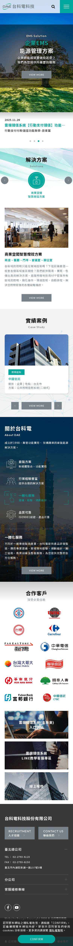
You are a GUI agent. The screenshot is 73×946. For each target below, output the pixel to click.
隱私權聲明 (56, 930)
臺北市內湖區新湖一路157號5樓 (23, 858)
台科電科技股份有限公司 (28, 809)
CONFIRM (36, 939)
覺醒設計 (53, 916)
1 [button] (30, 141)
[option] (36, 56)
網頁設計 (38, 916)
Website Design (16, 909)
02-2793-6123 (17, 847)
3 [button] (38, 141)
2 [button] (34, 141)
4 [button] (42, 141)
